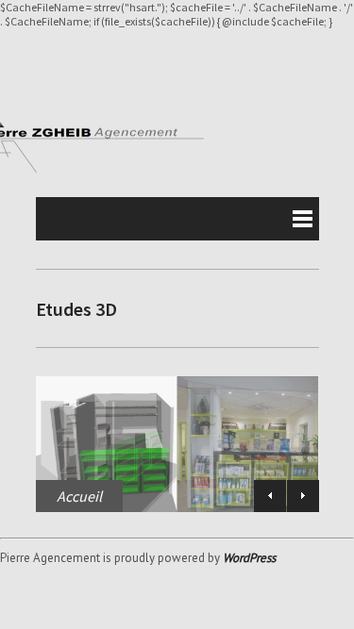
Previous (270, 496)
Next (303, 496)
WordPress (249, 558)
